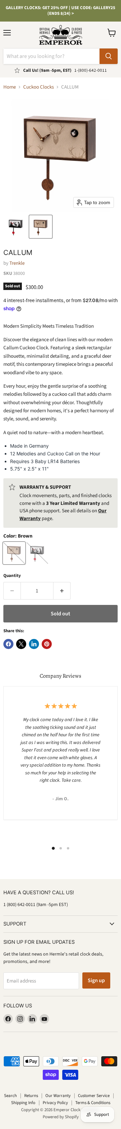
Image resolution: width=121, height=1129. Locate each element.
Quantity (12, 575)
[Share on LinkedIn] (34, 644)
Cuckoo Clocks (38, 87)
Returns (31, 1096)
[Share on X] (21, 644)
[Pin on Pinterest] (47, 644)
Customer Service (94, 1096)
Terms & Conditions (92, 1103)
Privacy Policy (55, 1103)
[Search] (108, 56)
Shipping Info (23, 1103)
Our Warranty (58, 1096)
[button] (15, 226)
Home (9, 87)
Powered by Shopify (61, 1117)
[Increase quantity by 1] (62, 591)
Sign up (96, 980)
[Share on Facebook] (8, 644)
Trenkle (17, 263)
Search (10, 1096)
